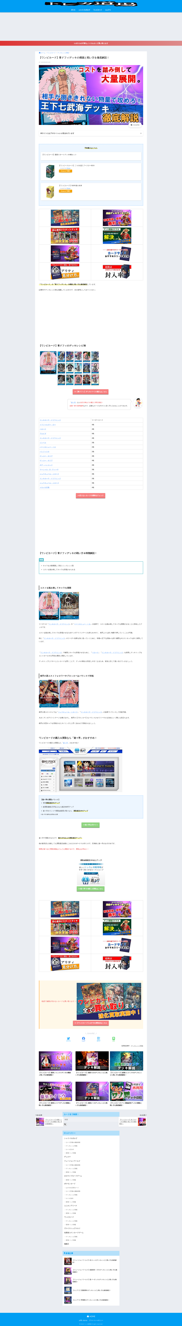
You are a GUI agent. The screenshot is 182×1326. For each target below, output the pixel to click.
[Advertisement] (91, 26)
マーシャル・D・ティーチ (49, 469)
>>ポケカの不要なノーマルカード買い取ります (91, 43)
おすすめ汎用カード (72, 1187)
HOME (92, 1316)
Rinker (69, 168)
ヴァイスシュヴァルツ (72, 1228)
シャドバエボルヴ (84, 10)
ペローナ (43, 429)
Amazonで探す (65, 171)
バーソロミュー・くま (48, 447)
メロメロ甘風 (44, 487)
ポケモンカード (69, 1184)
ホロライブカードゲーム (73, 1176)
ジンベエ (43, 442)
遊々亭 (73, 402)
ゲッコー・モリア (46, 456)
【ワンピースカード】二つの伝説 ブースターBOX (76, 165)
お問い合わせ (83, 1320)
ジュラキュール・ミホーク (49, 474)
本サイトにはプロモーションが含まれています (57, 133)
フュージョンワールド (72, 1161)
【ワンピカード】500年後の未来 (70, 185)
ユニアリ (108, 10)
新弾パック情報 (71, 1153)
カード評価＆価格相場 (73, 1142)
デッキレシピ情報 (137, 1046)
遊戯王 (66, 1244)
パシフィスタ (44, 451)
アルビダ (43, 433)
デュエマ (67, 1157)
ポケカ (73, 10)
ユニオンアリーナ (70, 1206)
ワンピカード (97, 10)
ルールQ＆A (70, 1149)
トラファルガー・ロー (48, 425)
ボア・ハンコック (46, 465)
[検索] (65, 1124)
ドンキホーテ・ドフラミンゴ (50, 420)
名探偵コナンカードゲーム (74, 1233)
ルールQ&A (69, 1198)
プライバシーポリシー (96, 1320)
